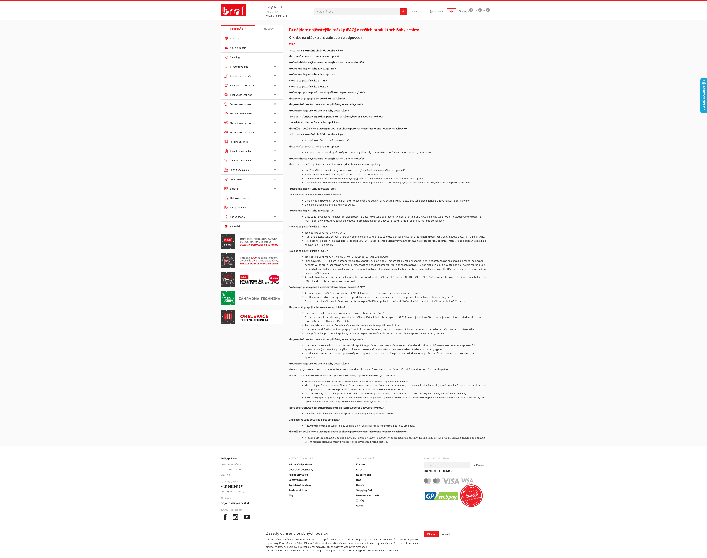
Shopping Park (364, 490)
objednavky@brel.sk (235, 503)
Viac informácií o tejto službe (438, 471)
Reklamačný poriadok (300, 464)
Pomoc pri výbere (298, 475)
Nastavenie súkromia (367, 495)
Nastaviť (446, 534)
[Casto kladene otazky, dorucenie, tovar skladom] (252, 260)
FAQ (291, 495)
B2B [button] (451, 12)
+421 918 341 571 (276, 15)
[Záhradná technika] (252, 298)
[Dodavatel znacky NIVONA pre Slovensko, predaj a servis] (252, 279)
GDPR (359, 506)
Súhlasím (431, 534)
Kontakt (360, 464)
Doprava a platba (298, 480)
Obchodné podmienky (301, 470)
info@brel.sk (274, 7)
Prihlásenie (438, 12)
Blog (358, 480)
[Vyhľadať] (403, 11)
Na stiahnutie (363, 475)
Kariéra (360, 485)
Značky (269, 29)
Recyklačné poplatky (300, 485)
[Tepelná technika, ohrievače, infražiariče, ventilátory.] (252, 317)
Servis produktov (298, 490)
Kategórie (238, 29)
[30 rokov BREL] (252, 241)
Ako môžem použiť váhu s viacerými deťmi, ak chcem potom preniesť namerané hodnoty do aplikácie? (348, 129)
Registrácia (418, 12)
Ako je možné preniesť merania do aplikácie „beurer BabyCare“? (326, 105)
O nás (359, 470)
